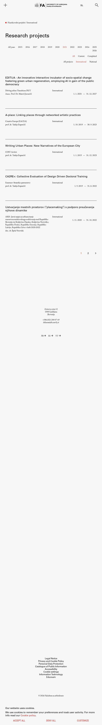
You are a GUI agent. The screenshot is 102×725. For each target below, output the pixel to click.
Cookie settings (51, 671)
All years (11, 47)
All (73, 56)
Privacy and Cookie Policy (51, 661)
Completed (92, 56)
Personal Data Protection (51, 663)
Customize (83, 721)
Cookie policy (28, 715)
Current (81, 56)
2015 (20, 47)
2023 (80, 47)
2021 (65, 47)
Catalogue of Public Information (51, 666)
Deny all (51, 721)
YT (57, 335)
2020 (57, 47)
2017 (35, 47)
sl (81, 5)
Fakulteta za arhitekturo (54, 695)
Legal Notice (51, 658)
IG (49, 335)
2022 (72, 47)
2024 (87, 47)
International (81, 61)
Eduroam (51, 677)
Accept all (19, 721)
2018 (42, 47)
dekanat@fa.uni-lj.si (51, 322)
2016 (28, 47)
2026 (94, 50)
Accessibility (51, 669)
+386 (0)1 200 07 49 (51, 319)
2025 (94, 47)
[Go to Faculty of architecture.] (6, 22)
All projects (68, 61)
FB (42, 335)
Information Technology (51, 674)
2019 (50, 47)
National (93, 61)
